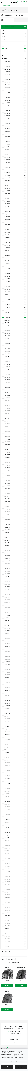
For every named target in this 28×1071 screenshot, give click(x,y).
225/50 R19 (14, 744)
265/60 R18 (14, 498)
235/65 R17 (14, 180)
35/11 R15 (14, 920)
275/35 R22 (14, 555)
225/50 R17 (14, 95)
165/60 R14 (14, 136)
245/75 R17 (14, 599)
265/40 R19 (14, 804)
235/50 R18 (14, 245)
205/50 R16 (14, 475)
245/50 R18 (14, 379)
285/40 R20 (14, 716)
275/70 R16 (14, 674)
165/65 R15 (14, 110)
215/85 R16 (14, 889)
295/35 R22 (14, 840)
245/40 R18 (14, 211)
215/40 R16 (14, 812)
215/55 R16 (14, 390)
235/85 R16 (14, 669)
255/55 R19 (14, 113)
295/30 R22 (14, 677)
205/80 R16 (14, 403)
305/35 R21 (14, 724)
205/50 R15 (14, 584)
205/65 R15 (14, 348)
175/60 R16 (14, 589)
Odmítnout (7, 1067)
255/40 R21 (14, 711)
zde (7, 1058)
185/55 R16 (14, 284)
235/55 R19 (14, 103)
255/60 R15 (14, 925)
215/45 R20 (14, 778)
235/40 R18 (14, 294)
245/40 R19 (14, 185)
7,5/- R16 (14, 750)
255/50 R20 (14, 322)
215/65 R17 (14, 206)
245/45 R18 (14, 203)
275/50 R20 (14, 385)
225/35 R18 (14, 817)
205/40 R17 (14, 457)
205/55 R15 (14, 799)
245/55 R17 (14, 643)
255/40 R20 (14, 421)
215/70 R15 (14, 871)
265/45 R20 (14, 558)
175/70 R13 (14, 491)
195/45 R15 (14, 845)
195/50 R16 (14, 509)
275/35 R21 (14, 656)
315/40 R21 (14, 706)
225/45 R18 (14, 69)
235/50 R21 (14, 928)
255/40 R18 (14, 646)
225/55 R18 (14, 209)
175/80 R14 (14, 395)
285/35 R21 (14, 511)
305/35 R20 (14, 602)
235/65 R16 (14, 519)
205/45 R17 (14, 335)
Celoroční (14, 51)
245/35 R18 (14, 462)
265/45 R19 (14, 786)
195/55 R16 (14, 312)
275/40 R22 (14, 364)
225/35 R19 (14, 449)
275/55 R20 (14, 361)
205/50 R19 (14, 708)
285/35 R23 (14, 405)
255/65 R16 (14, 227)
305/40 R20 (14, 729)
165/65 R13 (14, 486)
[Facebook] (14, 1042)
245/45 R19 (14, 289)
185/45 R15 (14, 941)
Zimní (14, 48)
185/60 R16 (14, 369)
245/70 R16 (14, 413)
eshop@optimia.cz (15, 1031)
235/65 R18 (14, 343)
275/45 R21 (14, 178)
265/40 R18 (14, 801)
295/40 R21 (14, 545)
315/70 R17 (14, 480)
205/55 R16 (14, 84)
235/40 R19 (14, 167)
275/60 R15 (14, 876)
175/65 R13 (14, 493)
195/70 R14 (14, 144)
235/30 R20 (14, 765)
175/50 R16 (14, 944)
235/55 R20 (14, 700)
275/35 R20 (14, 473)
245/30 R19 (14, 302)
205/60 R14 (14, 946)
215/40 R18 (14, 299)
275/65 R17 (14, 410)
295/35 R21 (14, 214)
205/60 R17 (14, 625)
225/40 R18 (14, 392)
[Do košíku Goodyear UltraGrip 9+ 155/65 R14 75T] (21, 985)
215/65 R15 (14, 141)
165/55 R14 (14, 913)
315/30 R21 (14, 465)
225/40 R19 (14, 354)
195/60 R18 (14, 667)
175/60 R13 (14, 923)
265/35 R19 (14, 527)
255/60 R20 (14, 641)
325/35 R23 (14, 796)
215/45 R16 (14, 201)
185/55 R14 (14, 672)
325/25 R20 (14, 773)
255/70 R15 (14, 822)
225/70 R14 (14, 931)
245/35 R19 (14, 126)
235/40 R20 (14, 837)
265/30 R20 (14, 649)
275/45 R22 (14, 827)
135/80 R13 (14, 398)
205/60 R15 (14, 297)
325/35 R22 (14, 832)
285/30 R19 (14, 628)
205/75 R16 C (14, 328)
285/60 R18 (14, 330)
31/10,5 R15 (14, 682)
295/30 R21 (14, 768)
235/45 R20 (14, 193)
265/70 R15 (14, 718)
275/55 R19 (14, 566)
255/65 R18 (14, 915)
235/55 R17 (14, 123)
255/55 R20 (14, 460)
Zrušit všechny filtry (15, 962)
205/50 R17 (14, 131)
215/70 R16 (14, 247)
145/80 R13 (14, 374)
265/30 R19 (14, 597)
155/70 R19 (14, 783)
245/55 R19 (14, 863)
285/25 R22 (14, 910)
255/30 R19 (14, 623)
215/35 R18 (14, 680)
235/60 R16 (14, 87)
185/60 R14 (14, 108)
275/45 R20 (14, 439)
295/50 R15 (14, 936)
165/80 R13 (14, 853)
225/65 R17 (14, 61)
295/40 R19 (14, 788)
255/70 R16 (14, 416)
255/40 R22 (14, 581)
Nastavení (14, 1062)
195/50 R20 (14, 856)
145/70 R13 (14, 618)
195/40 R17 (14, 835)
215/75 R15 (14, 366)
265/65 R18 (14, 659)
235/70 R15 (14, 874)
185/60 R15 (14, 338)
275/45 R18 (14, 814)
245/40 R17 (14, 522)
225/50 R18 (14, 271)
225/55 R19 (14, 253)
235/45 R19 (14, 434)
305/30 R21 (14, 726)
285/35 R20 (14, 703)
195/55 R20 (14, 615)
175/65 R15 (14, 115)
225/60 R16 (14, 579)
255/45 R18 (14, 387)
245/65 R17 (14, 291)
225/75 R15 (14, 881)
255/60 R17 (14, 232)
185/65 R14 (14, 310)
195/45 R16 (14, 436)
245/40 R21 (14, 843)
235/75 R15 (14, 400)
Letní (14, 46)
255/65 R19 (14, 607)
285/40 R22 (14, 240)
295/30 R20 (14, 149)
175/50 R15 (14, 858)
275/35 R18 (14, 470)
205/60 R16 (14, 260)
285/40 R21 (14, 530)
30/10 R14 (14, 918)
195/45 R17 (14, 737)
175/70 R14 (14, 198)
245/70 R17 (14, 734)
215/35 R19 (14, 866)
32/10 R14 (14, 933)
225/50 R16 (14, 532)
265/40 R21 (14, 752)
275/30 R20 (14, 713)
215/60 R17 (14, 92)
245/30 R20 (14, 563)
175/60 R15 (14, 483)
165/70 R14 (14, 196)
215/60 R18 (14, 819)
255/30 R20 (14, 760)
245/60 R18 (14, 351)
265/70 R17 (14, 848)
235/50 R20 (14, 568)
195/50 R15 (14, 356)
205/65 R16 (14, 183)
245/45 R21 (14, 636)
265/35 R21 (14, 535)
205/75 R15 (14, 894)
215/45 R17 (14, 170)
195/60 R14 (14, 850)
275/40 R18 (14, 514)
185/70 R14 (14, 216)
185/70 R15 (14, 905)
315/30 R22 (14, 452)
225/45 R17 (14, 263)
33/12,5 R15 (14, 902)
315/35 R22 (14, 447)
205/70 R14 (14, 739)
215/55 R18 (14, 71)
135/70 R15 (14, 861)
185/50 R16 (14, 325)
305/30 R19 (14, 770)
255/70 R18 (14, 879)
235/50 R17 (14, 128)
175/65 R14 (14, 159)
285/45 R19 (14, 574)
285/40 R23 (14, 907)
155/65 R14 (14, 317)
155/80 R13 (14, 662)
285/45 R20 (14, 224)
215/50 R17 (14, 134)
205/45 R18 (14, 633)
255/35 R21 (14, 454)
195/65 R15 (14, 90)
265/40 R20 (14, 429)
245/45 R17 (14, 266)
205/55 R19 (14, 612)
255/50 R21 (14, 605)
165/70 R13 (14, 488)
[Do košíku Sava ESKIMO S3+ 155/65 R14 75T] (7, 1009)
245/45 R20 (14, 540)
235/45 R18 (14, 191)
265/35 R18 (14, 550)
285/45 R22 (14, 620)
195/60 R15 (14, 307)
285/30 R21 (14, 426)
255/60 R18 (14, 273)
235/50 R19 (14, 278)
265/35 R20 (14, 664)
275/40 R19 (14, 281)
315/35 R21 (14, 561)
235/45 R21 (14, 654)
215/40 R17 (14, 524)
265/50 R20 (14, 229)
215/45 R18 (14, 268)
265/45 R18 (14, 830)
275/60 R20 (14, 553)
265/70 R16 (14, 594)
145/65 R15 (14, 742)
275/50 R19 (14, 809)
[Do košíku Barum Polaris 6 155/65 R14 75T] (7, 985)
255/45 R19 (14, 100)
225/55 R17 (14, 162)
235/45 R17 (14, 121)
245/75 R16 (14, 638)
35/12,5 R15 (14, 900)
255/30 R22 (14, 423)
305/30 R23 (14, 825)
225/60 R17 (14, 237)
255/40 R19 (14, 157)
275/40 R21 (14, 537)
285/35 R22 (14, 586)
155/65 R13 (14, 408)
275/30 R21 (14, 747)
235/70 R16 (14, 359)
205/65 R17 (14, 897)
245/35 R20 (14, 341)
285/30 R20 (14, 496)
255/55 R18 (14, 250)
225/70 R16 (14, 82)
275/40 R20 (14, 242)
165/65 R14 (14, 172)
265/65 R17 (14, 418)
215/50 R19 (14, 757)
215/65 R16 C (14, 66)
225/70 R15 (14, 695)
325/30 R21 (14, 152)
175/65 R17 (14, 721)
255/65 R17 (14, 154)
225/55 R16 (14, 333)
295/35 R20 (14, 731)
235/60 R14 (14, 869)
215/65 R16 (14, 105)
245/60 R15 (14, 938)
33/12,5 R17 (14, 884)
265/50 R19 (14, 320)
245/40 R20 (14, 478)
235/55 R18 (14, 79)
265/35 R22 (14, 781)
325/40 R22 (14, 755)
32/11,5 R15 (14, 887)
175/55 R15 (14, 74)
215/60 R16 (14, 139)
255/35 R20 (14, 501)
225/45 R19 (14, 276)
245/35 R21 (14, 610)
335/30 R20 (14, 651)
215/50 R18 (14, 286)
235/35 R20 (14, 630)
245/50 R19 (14, 444)
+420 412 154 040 (15, 1034)
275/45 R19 (14, 222)
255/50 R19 (14, 188)
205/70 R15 (14, 504)
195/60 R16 (14, 147)
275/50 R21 (14, 442)
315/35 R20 (14, 592)
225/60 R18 (14, 255)
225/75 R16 (14, 377)
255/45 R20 (14, 258)
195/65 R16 (14, 576)
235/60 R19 (14, 791)
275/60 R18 (14, 687)
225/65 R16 (14, 517)
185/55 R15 (14, 175)
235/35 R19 (14, 467)
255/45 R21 (14, 775)
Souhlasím (20, 1067)
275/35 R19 (14, 346)
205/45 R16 (14, 315)
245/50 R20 (14, 690)
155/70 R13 (14, 372)
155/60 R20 (14, 793)
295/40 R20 (14, 235)
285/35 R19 (14, 693)
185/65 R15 (14, 118)
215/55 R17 (14, 97)
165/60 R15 (14, 77)
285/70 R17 (14, 892)
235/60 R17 (14, 506)
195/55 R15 (14, 165)
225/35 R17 (14, 382)
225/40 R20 (14, 548)
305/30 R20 (14, 542)
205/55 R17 (14, 64)
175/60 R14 (14, 571)
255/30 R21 (14, 685)
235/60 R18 (14, 219)
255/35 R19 (14, 304)
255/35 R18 (14, 431)
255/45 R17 (14, 806)
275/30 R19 (14, 762)
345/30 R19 (14, 698)
